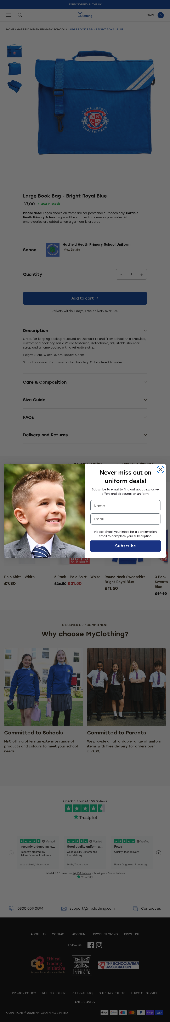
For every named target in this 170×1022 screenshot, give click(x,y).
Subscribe (125, 546)
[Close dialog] (160, 469)
